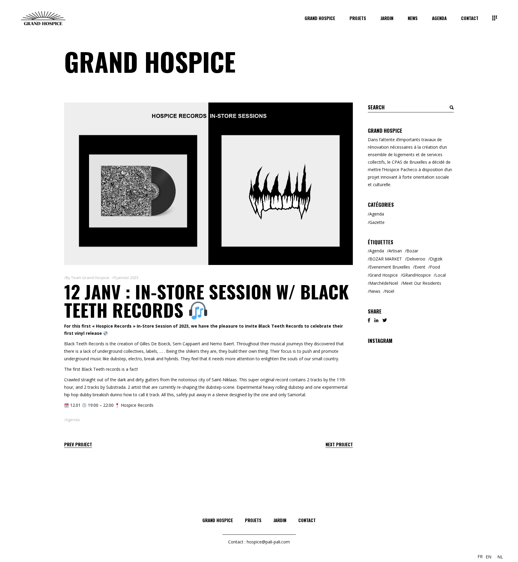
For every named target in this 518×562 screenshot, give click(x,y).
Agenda (73, 419)
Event (420, 267)
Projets (253, 520)
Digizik (436, 259)
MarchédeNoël (383, 283)
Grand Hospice (383, 275)
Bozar (412, 251)
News (374, 291)
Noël (389, 291)
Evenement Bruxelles (389, 267)
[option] (488, 557)
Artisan (395, 251)
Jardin (279, 520)
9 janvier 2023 (126, 277)
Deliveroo (415, 259)
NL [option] (500, 557)
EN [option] (488, 557)
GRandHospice (416, 275)
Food (435, 267)
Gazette (377, 222)
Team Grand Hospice (90, 277)
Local (440, 275)
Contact (307, 520)
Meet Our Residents (422, 283)
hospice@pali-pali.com (268, 542)
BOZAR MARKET (385, 259)
